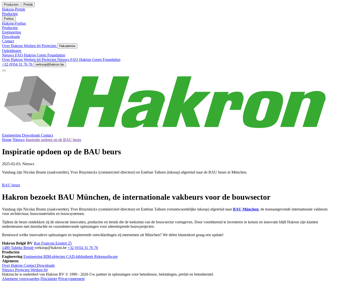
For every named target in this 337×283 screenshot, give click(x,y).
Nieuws (8, 55)
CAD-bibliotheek (80, 256)
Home (7, 140)
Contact (47, 135)
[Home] (168, 131)
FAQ (19, 55)
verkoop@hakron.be (49, 64)
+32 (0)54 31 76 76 (17, 64)
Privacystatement (71, 279)
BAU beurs (11, 185)
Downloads (31, 135)
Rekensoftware (106, 256)
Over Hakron (13, 46)
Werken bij (33, 46)
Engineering (12, 135)
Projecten (49, 46)
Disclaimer (48, 279)
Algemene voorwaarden (20, 279)
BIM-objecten (54, 256)
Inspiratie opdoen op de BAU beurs (53, 140)
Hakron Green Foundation (44, 55)
